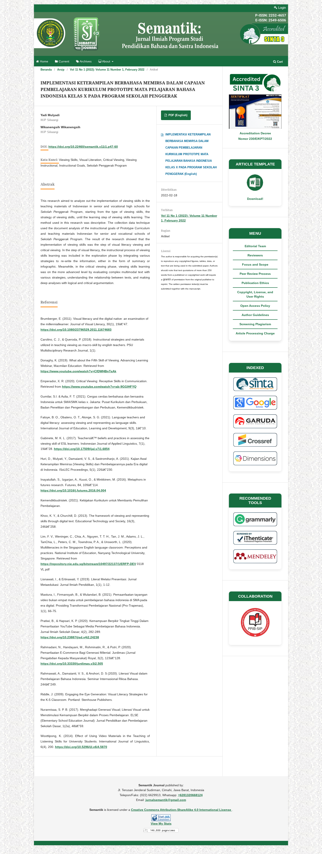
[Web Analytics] (161, 817)
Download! (255, 199)
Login (281, 7)
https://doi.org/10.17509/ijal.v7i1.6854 (82, 449)
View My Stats (161, 823)
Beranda (46, 69)
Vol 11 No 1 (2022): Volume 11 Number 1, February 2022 (107, 69)
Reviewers (255, 255)
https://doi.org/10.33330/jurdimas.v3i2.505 (72, 663)
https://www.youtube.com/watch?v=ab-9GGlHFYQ (99, 386)
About (106, 61)
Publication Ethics (255, 283)
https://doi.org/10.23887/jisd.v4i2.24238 (70, 637)
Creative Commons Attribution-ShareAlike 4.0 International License (181, 809)
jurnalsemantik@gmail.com (165, 800)
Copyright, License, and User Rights (255, 294)
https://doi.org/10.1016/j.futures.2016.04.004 (73, 490)
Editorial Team (255, 246)
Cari (279, 61)
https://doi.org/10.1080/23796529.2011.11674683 (76, 329)
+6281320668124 (190, 795)
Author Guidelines (255, 315)
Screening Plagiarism (255, 324)
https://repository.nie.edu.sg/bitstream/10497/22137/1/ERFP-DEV (88, 564)
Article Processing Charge (255, 333)
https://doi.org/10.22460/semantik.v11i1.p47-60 (83, 146)
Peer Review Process (255, 273)
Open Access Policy (255, 305)
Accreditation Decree (255, 133)
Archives (85, 61)
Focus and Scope (255, 264)
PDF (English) (177, 115)
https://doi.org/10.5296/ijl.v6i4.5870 (81, 747)
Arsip (60, 69)
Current (63, 61)
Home (43, 61)
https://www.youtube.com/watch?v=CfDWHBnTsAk (78, 371)
